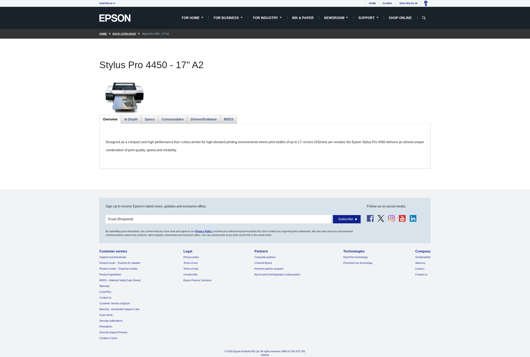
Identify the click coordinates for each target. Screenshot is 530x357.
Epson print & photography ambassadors (277, 274)
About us (420, 263)
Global (388, 3)
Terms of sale (190, 268)
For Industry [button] (266, 18)
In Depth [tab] (131, 119)
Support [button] (367, 18)
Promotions (105, 326)
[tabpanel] (265, 146)
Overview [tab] (110, 119)
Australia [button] (106, 3)
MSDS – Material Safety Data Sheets (120, 280)
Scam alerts (106, 315)
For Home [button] (191, 18)
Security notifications (111, 320)
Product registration (110, 274)
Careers (419, 268)
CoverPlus (105, 291)
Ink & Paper (303, 18)
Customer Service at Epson (114, 303)
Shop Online (400, 18)
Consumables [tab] (173, 119)
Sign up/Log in (408, 3)
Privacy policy (191, 257)
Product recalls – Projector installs (118, 268)
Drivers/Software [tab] (204, 119)
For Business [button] (227, 18)
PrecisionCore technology (357, 263)
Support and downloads (112, 257)
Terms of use (190, 263)
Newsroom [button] (334, 18)
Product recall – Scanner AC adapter (119, 263)
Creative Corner (108, 338)
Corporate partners (265, 257)
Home (372, 3)
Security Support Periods (113, 332)
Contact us (105, 297)
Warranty (104, 286)
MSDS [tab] (229, 119)
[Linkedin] (413, 218)
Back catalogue (124, 33)
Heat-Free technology (355, 257)
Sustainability (422, 257)
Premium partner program (268, 268)
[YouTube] (402, 218)
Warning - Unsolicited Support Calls (119, 309)
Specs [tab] (150, 119)
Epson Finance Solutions (197, 280)
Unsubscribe (190, 274)
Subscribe (345, 219)
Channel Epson (263, 263)
